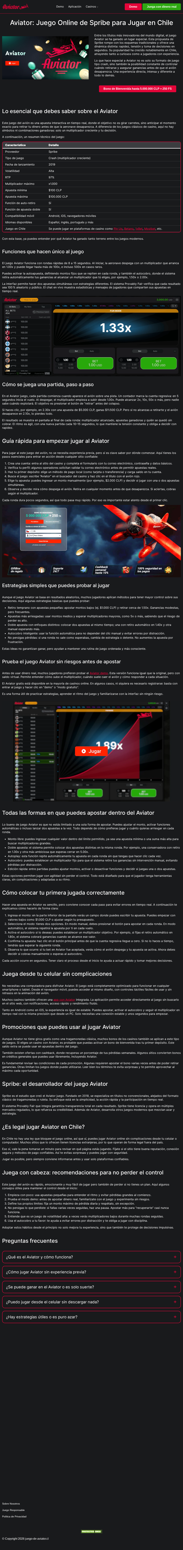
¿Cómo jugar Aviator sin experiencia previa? (46, 1272)
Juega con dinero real (161, 6)
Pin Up (118, 228)
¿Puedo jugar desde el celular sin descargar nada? (52, 1302)
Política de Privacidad (14, 1516)
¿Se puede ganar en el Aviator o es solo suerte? (50, 1287)
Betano (129, 228)
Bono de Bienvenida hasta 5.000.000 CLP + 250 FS (137, 88)
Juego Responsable (13, 1510)
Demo (133, 6)
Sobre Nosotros (11, 1503)
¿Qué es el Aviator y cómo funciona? (39, 1257)
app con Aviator (64, 999)
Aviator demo (99, 673)
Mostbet (149, 228)
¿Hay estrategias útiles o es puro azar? (41, 1317)
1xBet (139, 228)
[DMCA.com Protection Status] (91, 1531)
